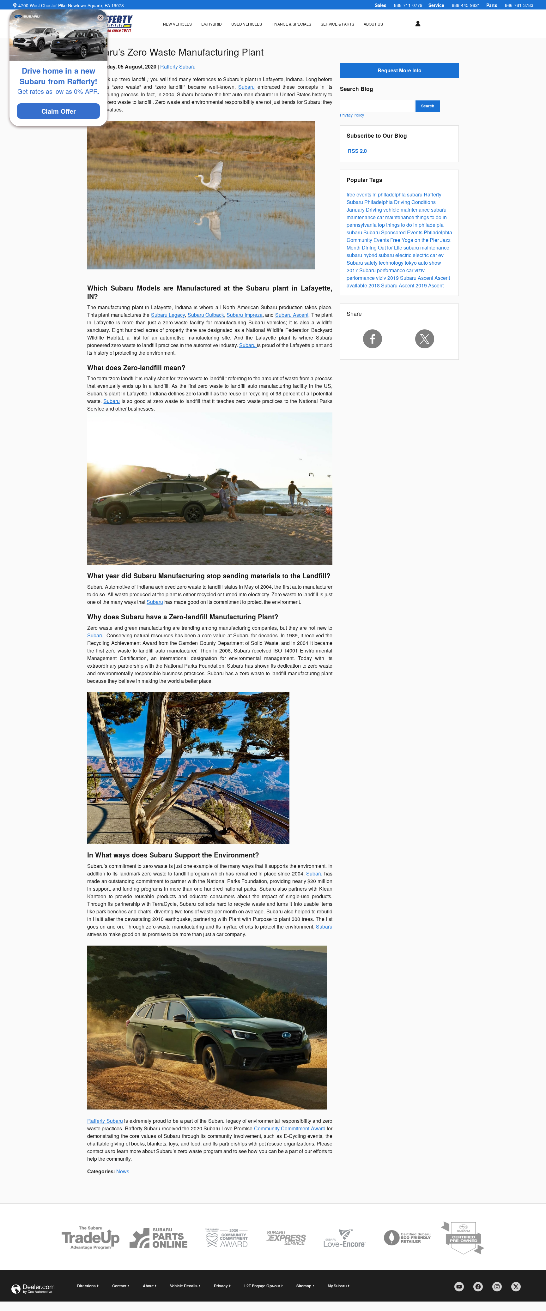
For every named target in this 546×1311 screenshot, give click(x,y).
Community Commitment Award (289, 1128)
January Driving (365, 209)
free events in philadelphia (377, 194)
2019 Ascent (430, 285)
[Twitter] (425, 339)
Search (427, 106)
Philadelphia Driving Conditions (400, 202)
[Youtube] (461, 1289)
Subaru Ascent (291, 314)
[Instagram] (499, 1289)
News (122, 1171)
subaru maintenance (426, 247)
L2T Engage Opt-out (262, 1286)
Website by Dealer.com (32, 1289)
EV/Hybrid (211, 24)
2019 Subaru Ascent (410, 277)
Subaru (246, 86)
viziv (381, 277)
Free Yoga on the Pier (415, 240)
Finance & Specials (291, 24)
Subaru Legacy (168, 314)
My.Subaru (337, 1286)
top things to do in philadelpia (411, 224)
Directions (86, 1286)
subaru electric (396, 255)
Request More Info (400, 70)
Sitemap (303, 1286)
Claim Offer (58, 111)
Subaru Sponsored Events (393, 232)
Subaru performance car (387, 270)
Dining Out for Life (382, 247)
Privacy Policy (352, 114)
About (148, 1286)
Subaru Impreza (244, 314)
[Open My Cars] (416, 23)
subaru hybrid (363, 255)
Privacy (221, 1286)
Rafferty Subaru (178, 66)
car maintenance (396, 217)
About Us (373, 24)
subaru (415, 194)
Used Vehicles (246, 24)
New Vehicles (177, 24)
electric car (425, 255)
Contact (119, 1286)
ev (441, 255)
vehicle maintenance (407, 209)
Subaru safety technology (376, 262)
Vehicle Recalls (183, 1286)
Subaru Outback (206, 314)
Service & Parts (337, 24)
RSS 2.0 (357, 150)
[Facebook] (372, 339)
